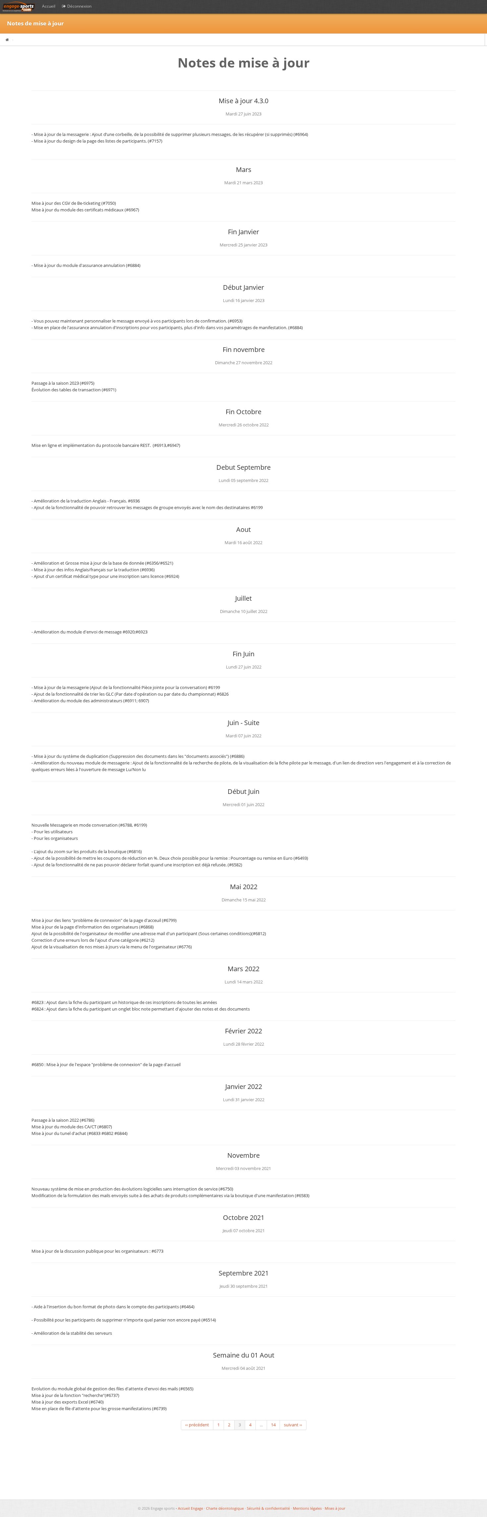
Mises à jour (335, 1508)
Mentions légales (307, 1508)
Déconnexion (78, 6)
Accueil (48, 6)
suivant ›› (293, 1425)
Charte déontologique (225, 1508)
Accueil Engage (190, 1508)
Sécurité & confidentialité (268, 1508)
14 (273, 1425)
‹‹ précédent (197, 1425)
